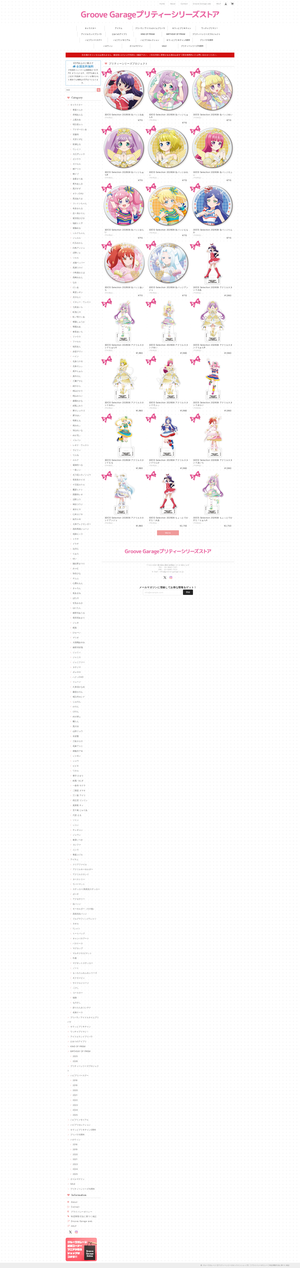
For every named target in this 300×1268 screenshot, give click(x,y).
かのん (76, 706)
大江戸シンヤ (79, 154)
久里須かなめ (79, 687)
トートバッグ (79, 933)
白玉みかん (78, 243)
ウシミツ (77, 149)
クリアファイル (80, 864)
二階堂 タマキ (79, 790)
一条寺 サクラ (79, 785)
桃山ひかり (78, 391)
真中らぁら (78, 371)
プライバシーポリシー (81, 1211)
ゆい (75, 558)
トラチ (76, 539)
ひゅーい (77, 632)
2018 (75, 1080)
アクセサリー (79, 899)
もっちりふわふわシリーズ (85, 973)
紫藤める (77, 228)
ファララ (77, 336)
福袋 (75, 997)
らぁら (76, 553)
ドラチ (76, 543)
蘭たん (76, 721)
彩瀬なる (77, 144)
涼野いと (77, 252)
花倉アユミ (78, 746)
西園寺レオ (78, 494)
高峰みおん (78, 277)
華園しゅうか (79, 322)
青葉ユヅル (78, 854)
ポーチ (76, 894)
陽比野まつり (79, 563)
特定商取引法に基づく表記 (84, 1216)
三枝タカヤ (78, 741)
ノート (76, 968)
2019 (75, 1085)
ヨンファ (77, 844)
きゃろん (77, 588)
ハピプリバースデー (93, 40)
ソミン (76, 820)
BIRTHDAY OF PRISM (175, 34)
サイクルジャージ (81, 983)
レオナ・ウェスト (81, 445)
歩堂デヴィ (78, 351)
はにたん (77, 608)
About (172, 4)
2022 (75, 1100)
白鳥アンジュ (79, 248)
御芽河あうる (79, 613)
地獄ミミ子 (78, 223)
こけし (76, 987)
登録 (188, 592)
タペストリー (79, 879)
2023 (75, 1105)
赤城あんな (78, 114)
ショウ (76, 761)
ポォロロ (77, 672)
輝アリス (77, 169)
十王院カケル (79, 484)
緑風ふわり (78, 405)
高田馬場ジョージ (81, 529)
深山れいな (78, 430)
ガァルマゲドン (136, 46)
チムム (76, 578)
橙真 (75, 627)
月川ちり (77, 297)
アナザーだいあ (80, 129)
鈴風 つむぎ (78, 780)
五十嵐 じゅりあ (80, 810)
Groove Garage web (202, 4)
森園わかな (78, 401)
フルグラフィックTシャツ (84, 918)
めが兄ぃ (77, 435)
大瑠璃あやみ (79, 642)
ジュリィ (77, 652)
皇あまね (77, 593)
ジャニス (77, 657)
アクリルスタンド (81, 874)
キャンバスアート (81, 938)
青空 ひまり (78, 775)
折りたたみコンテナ (82, 1007)
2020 (75, 1090)
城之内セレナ (79, 696)
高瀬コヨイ (78, 267)
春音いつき (78, 840)
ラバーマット (79, 884)
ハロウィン (108, 46)
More (168, 533)
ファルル (77, 341)
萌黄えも (77, 420)
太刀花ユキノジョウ (82, 474)
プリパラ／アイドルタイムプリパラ (150, 28)
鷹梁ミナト (78, 489)
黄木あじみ (78, 183)
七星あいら (78, 307)
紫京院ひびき (79, 218)
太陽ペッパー (79, 262)
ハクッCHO (78, 677)
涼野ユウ (77, 499)
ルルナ (76, 460)
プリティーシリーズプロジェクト (206, 34)
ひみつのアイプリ (119, 34)
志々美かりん (79, 213)
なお (75, 282)
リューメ (77, 682)
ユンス (76, 849)
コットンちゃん (80, 203)
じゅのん (77, 701)
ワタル (76, 770)
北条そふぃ (78, 366)
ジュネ (76, 622)
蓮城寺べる (78, 465)
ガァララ (77, 159)
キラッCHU (78, 193)
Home (162, 4)
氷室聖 (76, 736)
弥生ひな (77, 573)
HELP (218, 4)
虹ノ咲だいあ (79, 317)
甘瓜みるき (78, 603)
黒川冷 (76, 726)
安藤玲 (76, 134)
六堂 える (77, 815)
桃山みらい (78, 396)
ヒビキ (76, 766)
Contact (184, 4)
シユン (76, 825)
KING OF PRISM (148, 34)
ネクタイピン (79, 978)
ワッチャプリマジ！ (209, 28)
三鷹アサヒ (78, 381)
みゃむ (76, 568)
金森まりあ (78, 178)
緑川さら (77, 386)
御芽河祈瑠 (78, 647)
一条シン (77, 469)
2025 (75, 1056)
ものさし (77, 1002)
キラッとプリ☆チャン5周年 (178, 40)
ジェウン (77, 835)
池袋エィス (78, 534)
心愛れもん (78, 583)
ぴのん (76, 711)
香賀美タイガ (79, 479)
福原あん (77, 346)
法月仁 (76, 548)
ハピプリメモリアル (121, 40)
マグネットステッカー (83, 963)
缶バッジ (77, 904)
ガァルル (77, 164)
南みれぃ (77, 425)
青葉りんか (78, 109)
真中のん (77, 376)
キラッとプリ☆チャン (181, 28)
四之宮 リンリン (80, 800)
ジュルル (77, 238)
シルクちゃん (79, 233)
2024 (75, 1110)
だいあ (76, 287)
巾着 (75, 958)
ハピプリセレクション (149, 40)
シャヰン (77, 756)
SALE (164, 46)
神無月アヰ (78, 751)
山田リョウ (78, 731)
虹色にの (77, 312)
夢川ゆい (77, 415)
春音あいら (78, 331)
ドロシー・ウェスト (82, 302)
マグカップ (78, 948)
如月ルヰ (77, 519)
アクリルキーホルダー (83, 869)
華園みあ (77, 326)
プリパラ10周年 (206, 40)
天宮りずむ (78, 139)
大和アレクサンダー (82, 524)
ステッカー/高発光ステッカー (86, 889)
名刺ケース (78, 1012)
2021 (75, 1095)
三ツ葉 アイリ (79, 795)
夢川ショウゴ (79, 410)
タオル (76, 923)
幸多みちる (78, 208)
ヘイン (76, 356)
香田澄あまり (79, 617)
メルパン (77, 440)
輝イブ (76, 174)
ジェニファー (79, 662)
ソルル (76, 257)
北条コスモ (78, 361)
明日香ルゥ (78, 124)
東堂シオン (78, 292)
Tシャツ (76, 928)
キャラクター (90, 28)
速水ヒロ (77, 509)
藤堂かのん (78, 692)
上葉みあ (77, 119)
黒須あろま (78, 198)
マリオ (76, 637)
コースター (78, 992)
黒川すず (77, 188)
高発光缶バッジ (80, 913)
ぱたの (76, 598)
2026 (75, 1061)
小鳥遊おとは (79, 272)
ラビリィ (77, 450)
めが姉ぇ (77, 716)
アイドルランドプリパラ (91, 34)
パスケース (78, 943)
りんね (76, 455)
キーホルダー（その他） (84, 908)
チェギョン (78, 830)
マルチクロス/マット (82, 953)
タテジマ (77, 667)
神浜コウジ (78, 504)
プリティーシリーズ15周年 (192, 46)
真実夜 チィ (78, 805)
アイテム (118, 28)
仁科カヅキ (78, 514)
